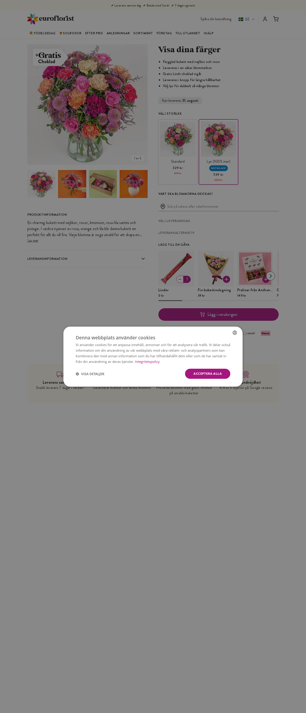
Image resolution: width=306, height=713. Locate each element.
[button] (90, 373)
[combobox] (235, 332)
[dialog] (153, 356)
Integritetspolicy (147, 361)
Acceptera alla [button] (208, 373)
